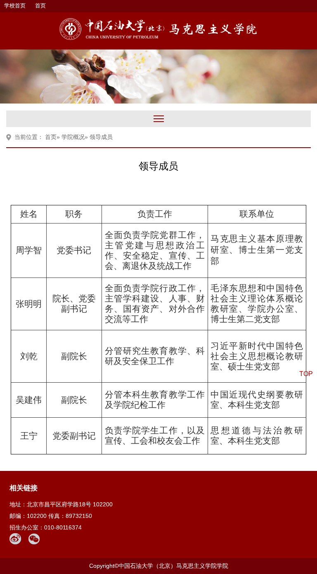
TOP (306, 373)
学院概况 (73, 137)
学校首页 (15, 5)
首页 (40, 5)
